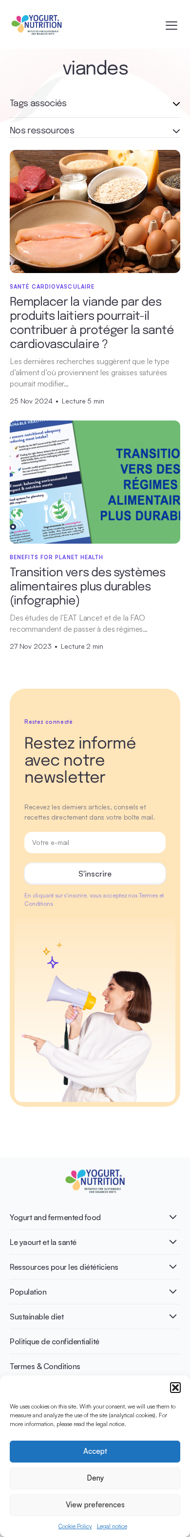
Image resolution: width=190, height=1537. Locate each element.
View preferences (95, 1504)
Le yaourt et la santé (43, 1242)
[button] (175, 1387)
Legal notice (112, 1526)
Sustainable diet (36, 1316)
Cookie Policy (75, 1526)
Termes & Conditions (45, 1366)
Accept (95, 1451)
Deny (95, 1477)
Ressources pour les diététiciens (64, 1267)
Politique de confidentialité (54, 1341)
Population (28, 1292)
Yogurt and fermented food (55, 1217)
